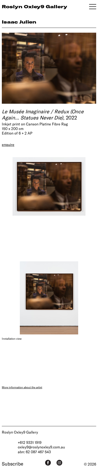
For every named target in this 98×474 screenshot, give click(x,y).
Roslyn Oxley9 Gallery (20, 432)
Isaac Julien (19, 21)
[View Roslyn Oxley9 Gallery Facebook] (48, 463)
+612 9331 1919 (29, 442)
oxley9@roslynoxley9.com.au (41, 447)
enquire (8, 144)
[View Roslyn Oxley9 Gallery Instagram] (59, 463)
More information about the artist (22, 387)
